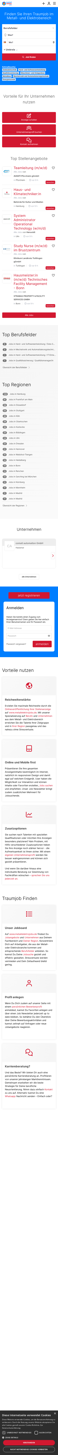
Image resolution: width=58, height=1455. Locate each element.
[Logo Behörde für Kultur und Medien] (6, 193)
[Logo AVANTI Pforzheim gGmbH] (6, 171)
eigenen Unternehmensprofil (20, 855)
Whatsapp (10, 1096)
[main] (29, 564)
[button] (53, 49)
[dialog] (29, 1433)
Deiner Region (30, 941)
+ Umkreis (9, 49)
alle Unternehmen (29, 577)
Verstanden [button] (29, 1442)
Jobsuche (28, 955)
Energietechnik (9, 79)
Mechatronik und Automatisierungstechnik (31, 76)
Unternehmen (45, 716)
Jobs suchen (46, 786)
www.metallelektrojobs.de (23, 713)
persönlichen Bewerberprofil (27, 1007)
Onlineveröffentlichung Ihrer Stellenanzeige (28, 710)
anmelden (42, 644)
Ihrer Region (18, 727)
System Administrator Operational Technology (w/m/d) (30, 222)
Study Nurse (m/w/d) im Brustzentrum (30, 248)
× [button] (55, 1413)
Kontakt (48, 1090)
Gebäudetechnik (9, 70)
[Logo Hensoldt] (6, 219)
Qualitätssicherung (10, 73)
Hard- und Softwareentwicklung (32, 70)
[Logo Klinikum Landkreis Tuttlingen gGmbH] (6, 249)
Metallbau (7, 76)
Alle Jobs (18, 172)
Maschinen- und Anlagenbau (32, 73)
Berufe (29, 716)
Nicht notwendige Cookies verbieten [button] (29, 1449)
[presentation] (43, 3)
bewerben (50, 182)
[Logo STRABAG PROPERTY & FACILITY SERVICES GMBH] (6, 278)
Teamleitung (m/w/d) (30, 168)
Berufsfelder (27, 951)
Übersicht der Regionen (13, 505)
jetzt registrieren (29, 595)
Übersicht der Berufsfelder (15, 367)
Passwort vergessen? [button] (16, 644)
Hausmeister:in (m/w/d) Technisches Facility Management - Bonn (30, 281)
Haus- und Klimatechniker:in (27, 192)
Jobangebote (12, 938)
